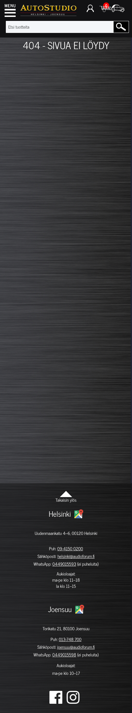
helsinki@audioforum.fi (76, 556)
